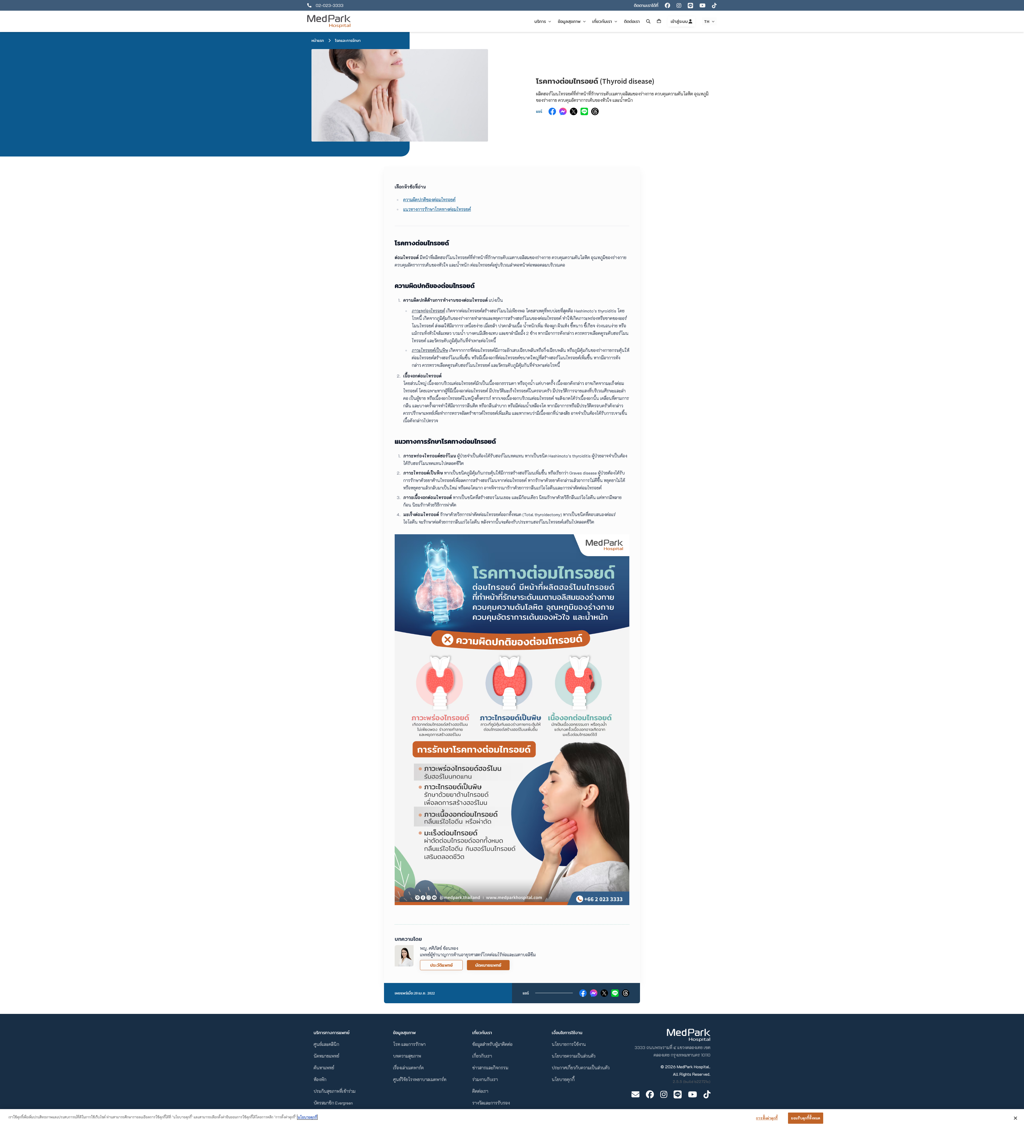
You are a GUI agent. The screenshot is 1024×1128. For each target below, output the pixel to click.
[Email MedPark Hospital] (635, 1094)
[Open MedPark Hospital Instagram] (663, 1094)
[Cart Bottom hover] (659, 21)
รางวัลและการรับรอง (491, 1103)
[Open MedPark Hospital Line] (678, 1094)
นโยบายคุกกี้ (563, 1079)
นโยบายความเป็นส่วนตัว (573, 1056)
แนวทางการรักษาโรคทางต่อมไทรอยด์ (437, 209)
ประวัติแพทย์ (441, 965)
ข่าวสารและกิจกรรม (490, 1067)
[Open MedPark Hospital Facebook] (650, 1094)
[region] (512, 1118)
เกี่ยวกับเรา (482, 1056)
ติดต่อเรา (480, 1091)
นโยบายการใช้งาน (569, 1044)
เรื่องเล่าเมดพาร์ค (408, 1067)
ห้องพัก (320, 1079)
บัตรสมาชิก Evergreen (333, 1103)
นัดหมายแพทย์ (488, 965)
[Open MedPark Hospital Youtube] (692, 1094)
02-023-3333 (329, 5)
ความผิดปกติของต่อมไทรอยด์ (429, 199)
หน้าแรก (317, 40)
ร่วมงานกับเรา (485, 1079)
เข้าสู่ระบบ (680, 21)
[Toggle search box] (648, 21)
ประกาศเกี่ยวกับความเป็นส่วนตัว (581, 1067)
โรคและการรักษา (348, 40)
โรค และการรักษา (409, 1044)
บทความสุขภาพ (407, 1056)
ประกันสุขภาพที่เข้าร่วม (334, 1091)
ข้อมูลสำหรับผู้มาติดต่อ (492, 1044)
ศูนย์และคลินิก (326, 1044)
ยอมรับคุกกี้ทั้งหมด (805, 1118)
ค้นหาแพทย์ (324, 1067)
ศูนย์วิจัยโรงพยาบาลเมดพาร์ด (419, 1079)
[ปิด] (1015, 1118)
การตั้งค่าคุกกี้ (767, 1118)
